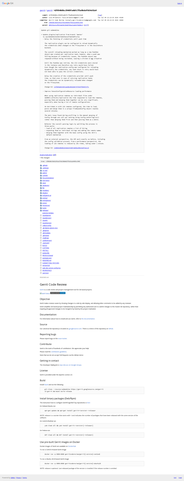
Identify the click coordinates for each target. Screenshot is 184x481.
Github (111, 329)
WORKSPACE (47, 270)
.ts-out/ (44, 170)
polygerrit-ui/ (46, 195)
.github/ (45, 165)
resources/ (46, 205)
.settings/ (45, 168)
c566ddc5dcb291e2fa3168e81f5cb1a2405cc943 (66, 22)
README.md (46, 260)
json (180, 478)
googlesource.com (75, 329)
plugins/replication (46, 155)
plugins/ (45, 193)
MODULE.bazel (47, 255)
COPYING (45, 248)
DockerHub (72, 446)
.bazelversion (46, 223)
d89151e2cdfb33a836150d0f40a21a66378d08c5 (66, 25)
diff (86, 25)
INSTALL (45, 250)
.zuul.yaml (45, 243)
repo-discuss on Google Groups (70, 365)
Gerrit (42, 290)
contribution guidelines (59, 352)
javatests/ (45, 185)
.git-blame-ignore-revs (50, 228)
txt (175, 478)
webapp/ (45, 210)
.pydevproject (47, 240)
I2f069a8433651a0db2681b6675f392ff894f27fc (71, 87)
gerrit (42, 10)
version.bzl (46, 265)
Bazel (46, 385)
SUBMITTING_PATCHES (50, 263)
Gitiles (13, 478)
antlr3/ (44, 173)
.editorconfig (46, 225)
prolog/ (44, 198)
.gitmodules (46, 233)
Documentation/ (48, 178)
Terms (24, 478)
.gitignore (45, 230)
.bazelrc (45, 220)
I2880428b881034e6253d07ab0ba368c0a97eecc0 (71, 148)
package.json (47, 258)
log (100, 15)
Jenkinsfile (45, 253)
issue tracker (62, 338)
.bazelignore (46, 215)
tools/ (44, 208)
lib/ (43, 188)
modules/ (45, 190)
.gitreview (45, 235)
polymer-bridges (48, 213)
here (88, 403)
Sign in (179, 3)
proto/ (44, 203)
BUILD (44, 245)
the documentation (88, 319)
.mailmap (45, 238)
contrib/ (45, 175)
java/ (44, 183)
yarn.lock (45, 273)
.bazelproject (46, 218)
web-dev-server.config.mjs (51, 268)
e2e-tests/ (46, 180)
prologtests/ (46, 200)
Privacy (18, 478)
